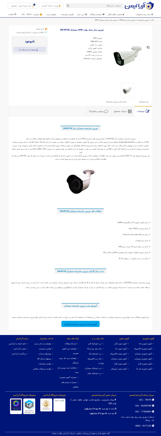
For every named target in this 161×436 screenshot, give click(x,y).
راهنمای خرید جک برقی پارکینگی (69, 360)
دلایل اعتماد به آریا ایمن (17, 344)
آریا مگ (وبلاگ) (70, 344)
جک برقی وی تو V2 (94, 349)
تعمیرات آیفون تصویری (67, 377)
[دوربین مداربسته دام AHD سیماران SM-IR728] (127, 55)
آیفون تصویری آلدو (145, 364)
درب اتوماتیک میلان (94, 373)
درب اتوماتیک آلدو (95, 344)
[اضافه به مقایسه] (148, 47)
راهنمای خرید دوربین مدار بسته (68, 370)
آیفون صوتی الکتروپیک (118, 354)
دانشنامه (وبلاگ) (96, 14)
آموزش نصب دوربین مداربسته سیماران (80, 324)
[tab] (143, 111)
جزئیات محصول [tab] (120, 111)
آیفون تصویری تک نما (144, 369)
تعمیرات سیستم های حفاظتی (70, 384)
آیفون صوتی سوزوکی (119, 369)
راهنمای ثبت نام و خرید (42, 344)
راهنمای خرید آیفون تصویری (70, 351)
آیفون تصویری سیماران (143, 354)
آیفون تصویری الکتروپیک (143, 349)
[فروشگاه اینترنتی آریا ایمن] (139, 6)
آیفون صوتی (124, 338)
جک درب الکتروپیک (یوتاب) (95, 361)
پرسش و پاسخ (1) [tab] (96, 111)
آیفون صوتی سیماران (119, 359)
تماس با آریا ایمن (20, 349)
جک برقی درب (98, 338)
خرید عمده (81, 14)
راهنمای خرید (51, 14)
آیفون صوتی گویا (120, 364)
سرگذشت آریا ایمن (19, 354)
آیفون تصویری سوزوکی (143, 359)
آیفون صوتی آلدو (120, 344)
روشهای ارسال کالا (44, 359)
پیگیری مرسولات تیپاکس (42, 369)
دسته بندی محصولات (143, 14)
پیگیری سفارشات (67, 14)
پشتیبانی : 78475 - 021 (30, 14)
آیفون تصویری (148, 338)
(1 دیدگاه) (40, 29)
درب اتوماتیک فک (95, 354)
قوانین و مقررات (45, 349)
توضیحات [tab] (141, 111)
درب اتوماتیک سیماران (93, 368)
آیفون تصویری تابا (145, 344)
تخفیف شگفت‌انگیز (115, 14)
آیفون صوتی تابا (121, 349)
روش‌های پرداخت (44, 354)
